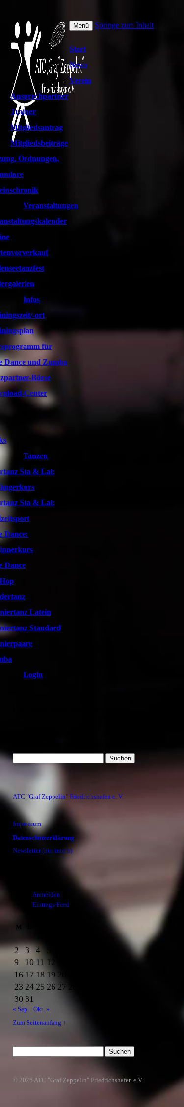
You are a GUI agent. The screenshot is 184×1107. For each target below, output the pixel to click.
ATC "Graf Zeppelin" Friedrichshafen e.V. (88, 1080)
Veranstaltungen (50, 205)
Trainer (23, 112)
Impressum (27, 824)
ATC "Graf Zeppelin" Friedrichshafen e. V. (68, 796)
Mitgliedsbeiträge (39, 143)
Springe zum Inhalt (124, 25)
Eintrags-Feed (50, 904)
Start (77, 49)
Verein (80, 80)
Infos (31, 299)
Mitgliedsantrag (36, 127)
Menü (81, 25)
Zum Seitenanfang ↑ (39, 1023)
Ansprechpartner (39, 96)
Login (33, 675)
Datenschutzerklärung (43, 837)
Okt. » (41, 1009)
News (78, 65)
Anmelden (46, 894)
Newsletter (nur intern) (42, 850)
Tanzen (35, 456)
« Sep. (21, 1009)
